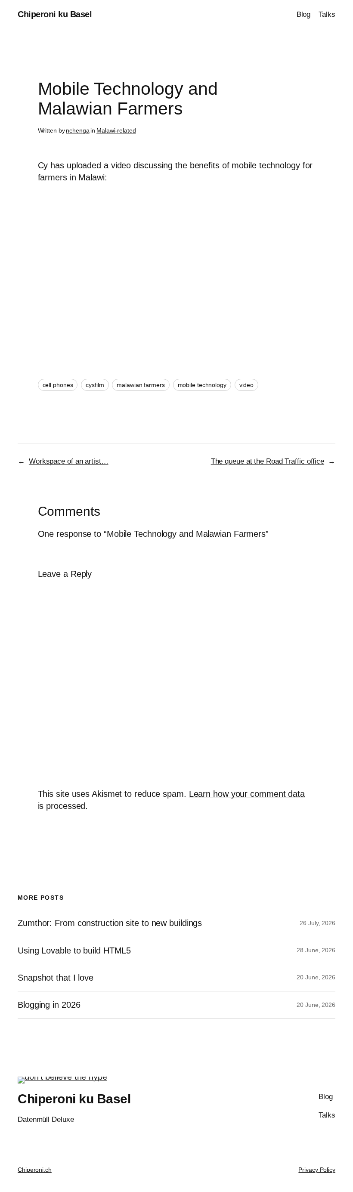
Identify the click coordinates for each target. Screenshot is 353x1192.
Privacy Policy (316, 1169)
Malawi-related (116, 130)
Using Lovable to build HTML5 (74, 950)
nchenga (77, 130)
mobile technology (202, 384)
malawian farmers (140, 384)
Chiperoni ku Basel (55, 14)
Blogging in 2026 (49, 1004)
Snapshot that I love (55, 977)
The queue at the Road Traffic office (267, 461)
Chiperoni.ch (35, 1169)
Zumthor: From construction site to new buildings (110, 923)
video (246, 384)
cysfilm (95, 384)
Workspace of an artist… (68, 461)
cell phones (58, 384)
